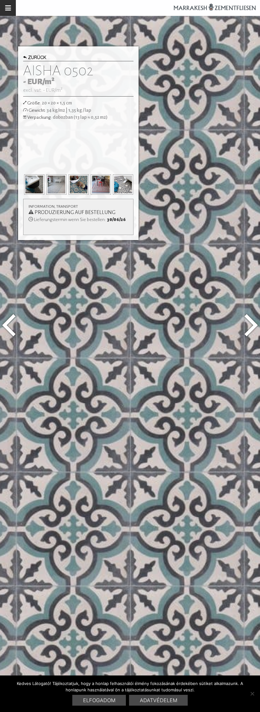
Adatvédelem (158, 700)
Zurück (37, 58)
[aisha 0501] (9, 325)
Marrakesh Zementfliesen (211, 8)
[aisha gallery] (34, 184)
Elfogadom (99, 700)
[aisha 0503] (251, 325)
